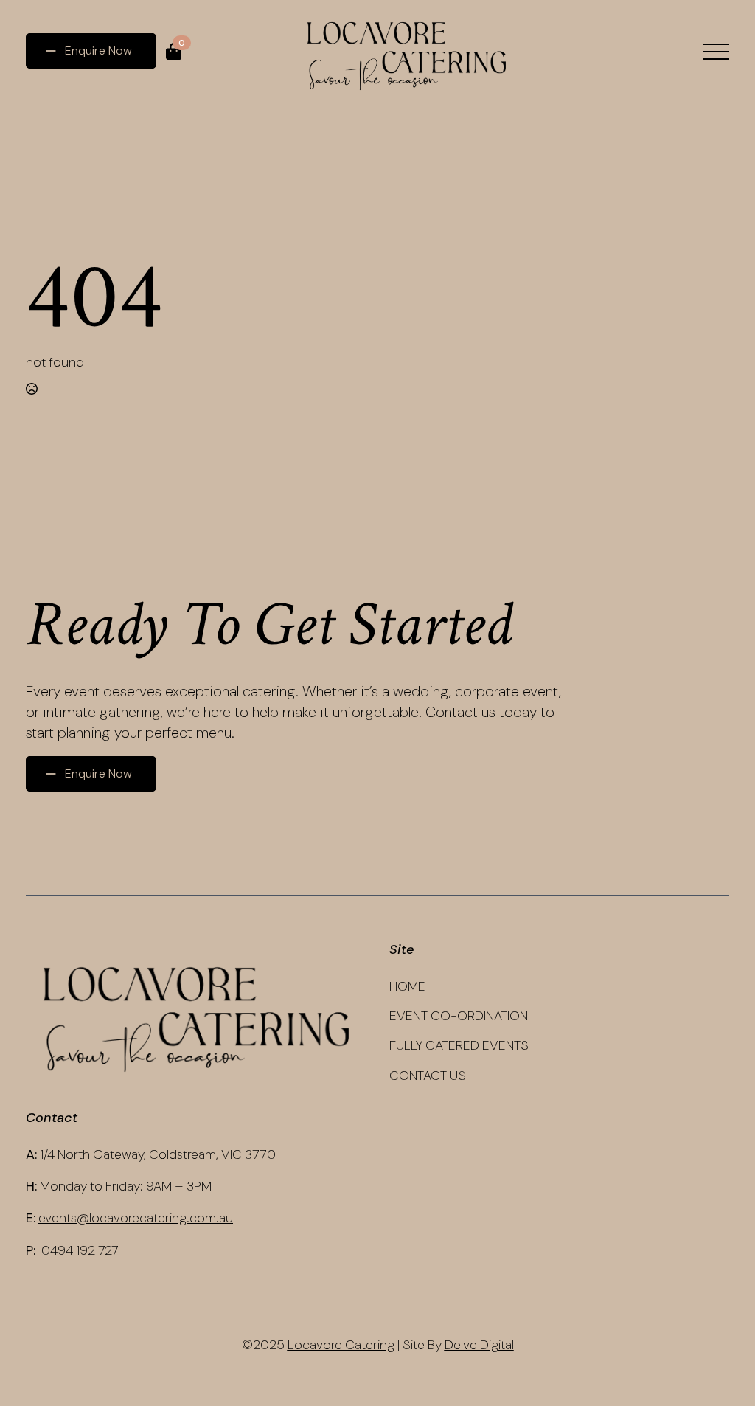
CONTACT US (427, 1075)
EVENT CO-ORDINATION (458, 1016)
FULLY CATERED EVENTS (459, 1045)
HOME (407, 986)
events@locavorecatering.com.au (135, 1218)
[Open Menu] (716, 52)
